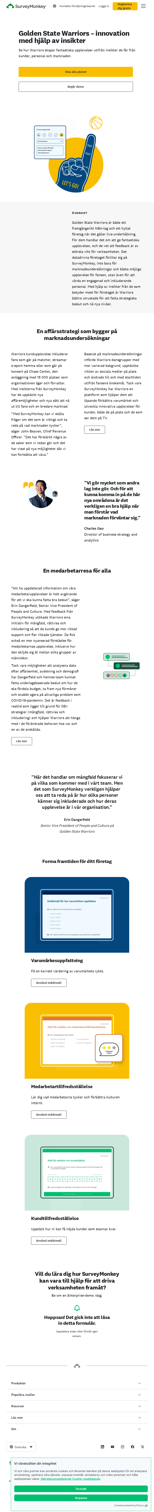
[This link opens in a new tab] (102, 1447)
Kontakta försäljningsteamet (77, 6)
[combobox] (21, 1447)
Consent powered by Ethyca (129, 1505)
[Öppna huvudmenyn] (143, 6)
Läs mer (94, 430)
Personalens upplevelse (29, 278)
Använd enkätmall (49, 983)
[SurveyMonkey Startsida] (26, 6)
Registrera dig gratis (125, 6)
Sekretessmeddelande (56, 1478)
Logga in (104, 6)
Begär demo (76, 87)
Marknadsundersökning (29, 272)
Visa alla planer (76, 72)
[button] (77, 1383)
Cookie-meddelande (86, 1478)
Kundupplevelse (23, 266)
